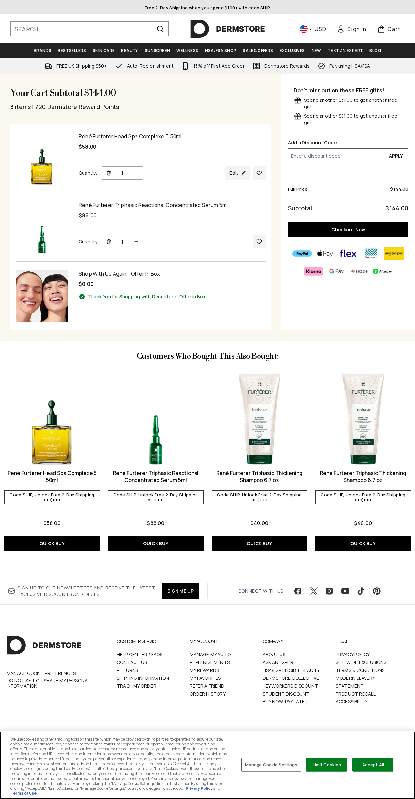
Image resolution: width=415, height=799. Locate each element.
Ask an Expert (280, 662)
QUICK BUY (52, 543)
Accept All (373, 764)
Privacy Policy (353, 654)
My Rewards (204, 670)
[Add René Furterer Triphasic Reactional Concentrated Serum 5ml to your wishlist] (259, 241)
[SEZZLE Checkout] (360, 271)
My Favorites (205, 678)
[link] (351, 28)
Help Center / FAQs (140, 654)
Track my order (136, 686)
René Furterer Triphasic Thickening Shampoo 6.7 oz (259, 476)
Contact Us (132, 662)
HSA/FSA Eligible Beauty (291, 670)
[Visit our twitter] (314, 591)
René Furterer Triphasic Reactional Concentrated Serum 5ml (155, 476)
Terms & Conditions (360, 670)
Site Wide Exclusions (361, 662)
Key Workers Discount (290, 686)
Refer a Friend (207, 686)
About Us (274, 654)
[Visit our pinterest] (376, 591)
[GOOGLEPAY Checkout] (337, 271)
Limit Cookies (327, 764)
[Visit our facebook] (298, 591)
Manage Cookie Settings (271, 764)
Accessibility (352, 702)
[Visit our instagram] (329, 591)
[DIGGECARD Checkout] (371, 253)
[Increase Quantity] (136, 173)
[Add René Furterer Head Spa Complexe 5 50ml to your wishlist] (259, 173)
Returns (127, 670)
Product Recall (356, 694)
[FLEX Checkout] (348, 253)
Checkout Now (348, 229)
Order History (208, 694)
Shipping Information (143, 678)
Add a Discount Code (312, 142)
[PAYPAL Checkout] (302, 253)
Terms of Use (23, 793)
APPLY (396, 156)
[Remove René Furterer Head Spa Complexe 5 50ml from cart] (108, 173)
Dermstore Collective (291, 678)
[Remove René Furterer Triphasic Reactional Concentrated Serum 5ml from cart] (108, 241)
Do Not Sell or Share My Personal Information (48, 683)
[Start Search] (160, 29)
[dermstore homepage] (227, 29)
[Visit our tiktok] (361, 591)
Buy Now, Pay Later (285, 702)
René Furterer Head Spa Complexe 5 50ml (52, 476)
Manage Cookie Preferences (41, 673)
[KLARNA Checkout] (314, 271)
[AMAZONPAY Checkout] (394, 253)
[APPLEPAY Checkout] (325, 253)
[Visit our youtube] (345, 591)
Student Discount (286, 694)
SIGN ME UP (180, 591)
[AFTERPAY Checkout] (383, 271)
